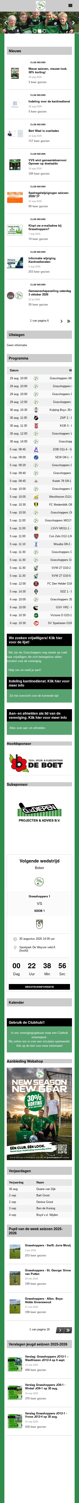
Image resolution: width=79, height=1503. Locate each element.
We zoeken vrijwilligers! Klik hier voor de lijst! (35, 640)
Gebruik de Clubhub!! (27, 1022)
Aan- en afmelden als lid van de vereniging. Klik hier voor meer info (38, 715)
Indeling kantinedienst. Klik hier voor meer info (39, 683)
